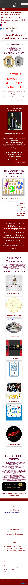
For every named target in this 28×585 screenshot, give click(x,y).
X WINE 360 (14, 422)
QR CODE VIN (14, 379)
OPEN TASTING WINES (14, 401)
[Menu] (3, 9)
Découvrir (17, 162)
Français (4, 24)
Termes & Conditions (22, 583)
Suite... (19, 3)
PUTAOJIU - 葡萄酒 (14, 358)
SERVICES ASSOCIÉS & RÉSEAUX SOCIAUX (14, 228)
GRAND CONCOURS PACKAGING (14, 293)
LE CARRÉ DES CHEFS (14, 336)
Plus (23, 162)
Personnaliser (24, 3)
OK (14, 5)
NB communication (12, 545)
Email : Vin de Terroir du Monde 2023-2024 (14, 512)
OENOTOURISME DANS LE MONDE (14, 315)
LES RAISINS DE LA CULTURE (14, 444)
